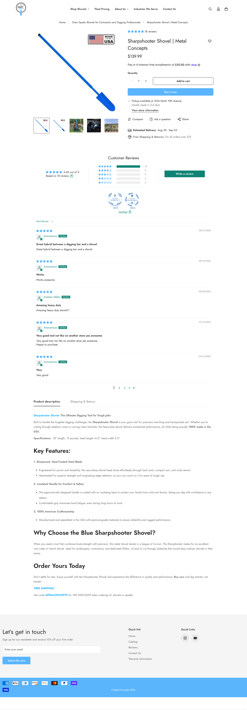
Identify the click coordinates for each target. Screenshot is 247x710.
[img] (44, 231)
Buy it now (170, 92)
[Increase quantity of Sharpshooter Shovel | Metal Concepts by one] (145, 81)
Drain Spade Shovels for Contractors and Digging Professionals (106, 22)
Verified (122, 212)
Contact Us (169, 9)
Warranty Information (140, 659)
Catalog (133, 642)
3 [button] (124, 388)
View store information (145, 110)
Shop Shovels (78, 9)
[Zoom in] (112, 36)
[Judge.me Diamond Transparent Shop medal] (132, 199)
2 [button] (119, 388)
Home (62, 22)
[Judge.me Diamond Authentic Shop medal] (115, 199)
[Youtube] (195, 638)
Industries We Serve (146, 9)
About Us (120, 9)
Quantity (133, 73)
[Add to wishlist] (209, 41)
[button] (136, 31)
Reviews (133, 647)
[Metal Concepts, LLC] (21, 9)
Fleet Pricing (102, 9)
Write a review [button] (185, 174)
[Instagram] (185, 638)
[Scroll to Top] (240, 692)
